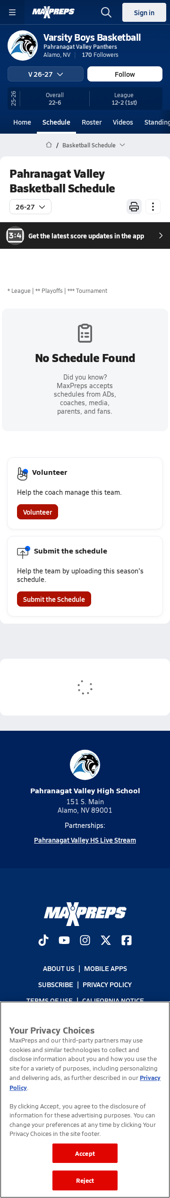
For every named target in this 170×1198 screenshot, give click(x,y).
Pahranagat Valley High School (85, 790)
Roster (92, 122)
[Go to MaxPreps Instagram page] (85, 941)
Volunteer (37, 512)
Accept (85, 1153)
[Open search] (106, 12)
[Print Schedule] (134, 206)
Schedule (56, 122)
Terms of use (49, 1000)
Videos (123, 122)
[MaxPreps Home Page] (48, 145)
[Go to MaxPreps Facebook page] (126, 941)
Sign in (144, 12)
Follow (125, 74)
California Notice (113, 1000)
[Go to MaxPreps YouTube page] (64, 941)
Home (22, 122)
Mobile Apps (105, 968)
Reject (85, 1180)
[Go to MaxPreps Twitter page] (105, 941)
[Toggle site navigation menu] (12, 12)
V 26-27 (40, 74)
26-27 (25, 206)
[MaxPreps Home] (53, 12)
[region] (85, 1099)
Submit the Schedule (54, 599)
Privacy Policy (107, 984)
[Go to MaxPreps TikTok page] (43, 941)
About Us (59, 968)
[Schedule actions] (153, 206)
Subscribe (55, 984)
